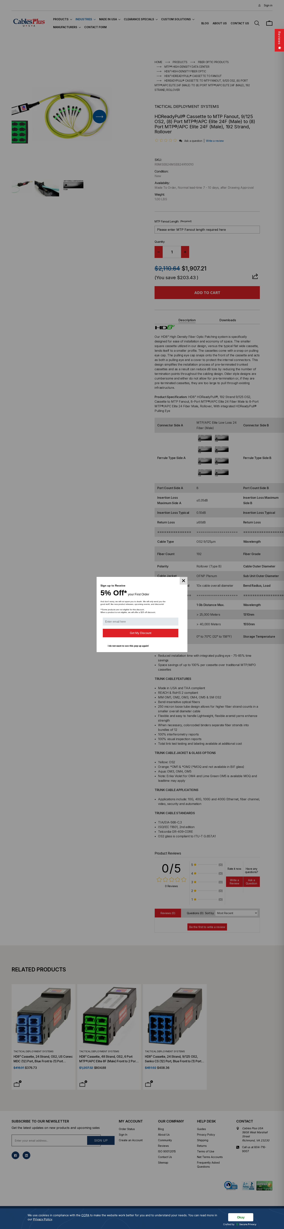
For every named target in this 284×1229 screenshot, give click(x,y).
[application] (142, 1218)
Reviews (279, 38)
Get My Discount (140, 633)
